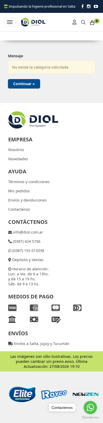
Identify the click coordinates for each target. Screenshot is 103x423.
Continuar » (24, 83)
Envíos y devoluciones (27, 200)
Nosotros (16, 149)
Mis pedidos (19, 190)
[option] (21, 394)
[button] (83, 21)
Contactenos (19, 209)
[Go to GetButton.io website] (90, 417)
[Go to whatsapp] (90, 407)
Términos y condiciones (29, 181)
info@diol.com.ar (27, 232)
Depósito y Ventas (27, 259)
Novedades (18, 158)
